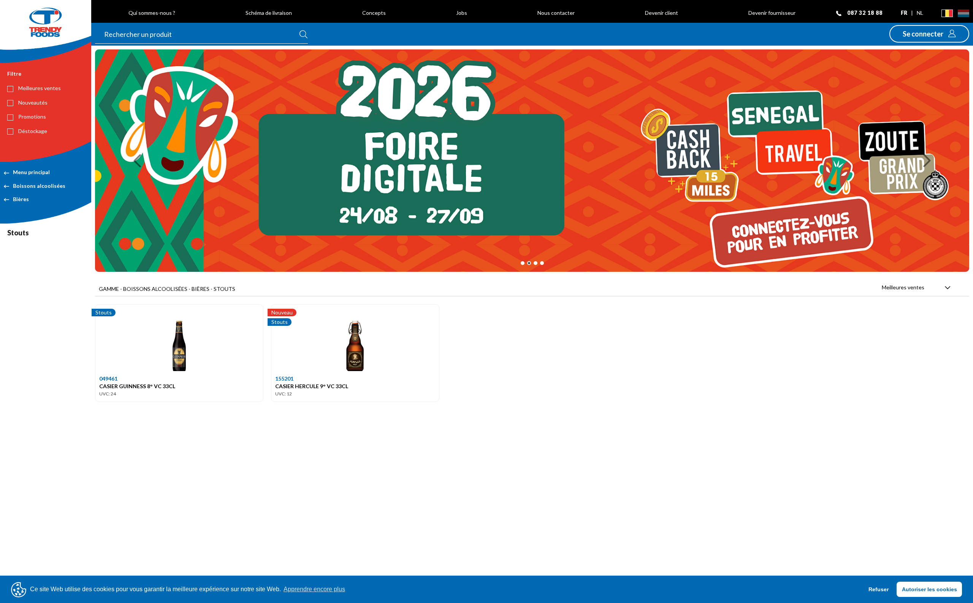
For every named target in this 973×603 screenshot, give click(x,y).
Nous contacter (556, 13)
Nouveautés (32, 102)
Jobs (461, 13)
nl (920, 13)
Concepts (374, 13)
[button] (929, 34)
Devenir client (661, 13)
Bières (21, 199)
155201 (284, 378)
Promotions (31, 116)
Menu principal (31, 172)
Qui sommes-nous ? (151, 13)
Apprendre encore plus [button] (314, 589)
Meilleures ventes (39, 88)
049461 (108, 378)
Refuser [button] (878, 589)
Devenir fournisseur (772, 13)
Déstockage (32, 131)
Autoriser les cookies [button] (929, 589)
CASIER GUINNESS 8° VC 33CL (137, 386)
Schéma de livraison (269, 13)
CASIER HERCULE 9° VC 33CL (311, 386)
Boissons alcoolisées (39, 185)
